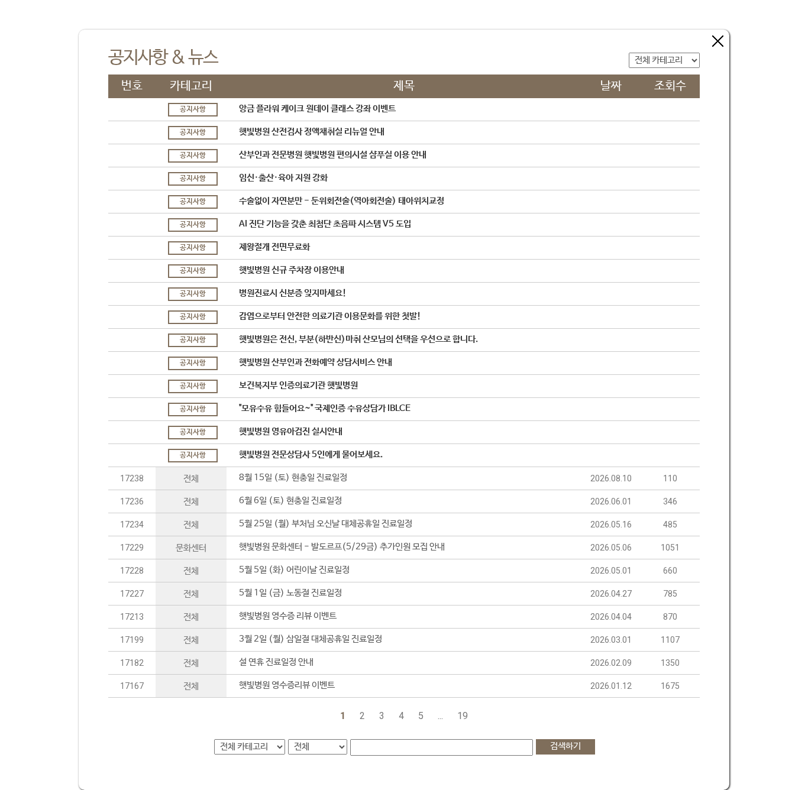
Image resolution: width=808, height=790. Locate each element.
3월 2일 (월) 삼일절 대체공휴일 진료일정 (310, 639)
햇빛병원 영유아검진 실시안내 (290, 431)
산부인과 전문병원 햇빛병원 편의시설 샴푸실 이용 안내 (332, 155)
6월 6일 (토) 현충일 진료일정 (290, 501)
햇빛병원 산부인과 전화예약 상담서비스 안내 (315, 362)
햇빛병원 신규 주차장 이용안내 (291, 270)
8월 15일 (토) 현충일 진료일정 (293, 477)
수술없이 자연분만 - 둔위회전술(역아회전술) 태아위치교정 (341, 201)
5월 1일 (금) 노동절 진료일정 (290, 593)
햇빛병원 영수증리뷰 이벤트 (287, 685)
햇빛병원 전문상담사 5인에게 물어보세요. (311, 454)
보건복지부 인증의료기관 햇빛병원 (298, 385)
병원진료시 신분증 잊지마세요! (293, 293)
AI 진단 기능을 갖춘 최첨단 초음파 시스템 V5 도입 (325, 224)
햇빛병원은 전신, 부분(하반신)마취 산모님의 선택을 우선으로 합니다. (358, 339)
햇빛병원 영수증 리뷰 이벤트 (288, 616)
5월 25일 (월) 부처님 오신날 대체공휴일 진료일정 (325, 524)
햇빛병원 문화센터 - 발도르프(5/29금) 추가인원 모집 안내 (342, 547)
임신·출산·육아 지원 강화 (283, 178)
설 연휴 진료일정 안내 (276, 662)
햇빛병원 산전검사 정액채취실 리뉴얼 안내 (311, 132)
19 (462, 715)
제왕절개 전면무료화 (274, 247)
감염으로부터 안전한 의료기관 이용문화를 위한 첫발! (330, 316)
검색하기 (565, 746)
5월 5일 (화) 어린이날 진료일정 (294, 570)
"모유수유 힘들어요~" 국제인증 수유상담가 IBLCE (325, 408)
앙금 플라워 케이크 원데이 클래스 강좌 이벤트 (317, 108)
